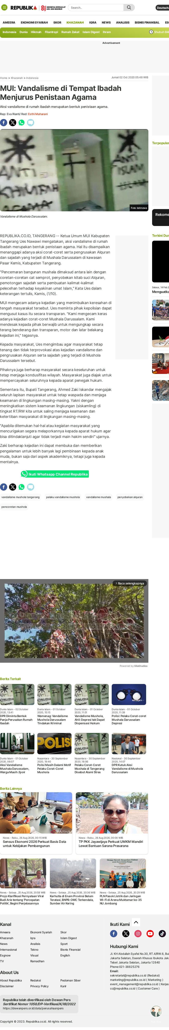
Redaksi (35, 980)
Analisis (35, 944)
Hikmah (36, 32)
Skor (63, 932)
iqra (92, 22)
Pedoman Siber (70, 980)
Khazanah (17, 78)
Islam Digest (91, 32)
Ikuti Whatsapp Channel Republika (58, 474)
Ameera (5, 932)
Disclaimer (7, 986)
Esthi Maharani (37, 114)
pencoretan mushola (14, 506)
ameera (9, 22)
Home (3, 78)
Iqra (32, 938)
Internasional (8, 949)
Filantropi (51, 32)
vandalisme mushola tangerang (20, 497)
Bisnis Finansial (147, 22)
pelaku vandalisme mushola (63, 497)
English (65, 955)
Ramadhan (37, 961)
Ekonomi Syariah (34, 22)
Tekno (34, 949)
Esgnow (5, 955)
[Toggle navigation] (4, 7)
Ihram (107, 32)
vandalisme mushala (98, 497)
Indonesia (9, 32)
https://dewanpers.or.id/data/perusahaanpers (33, 1008)
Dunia (24, 32)
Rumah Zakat (70, 32)
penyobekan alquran (130, 497)
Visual (34, 955)
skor (57, 22)
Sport (64, 944)
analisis (122, 22)
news (106, 22)
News (4, 944)
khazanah (75, 22)
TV (2, 961)
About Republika (11, 980)
